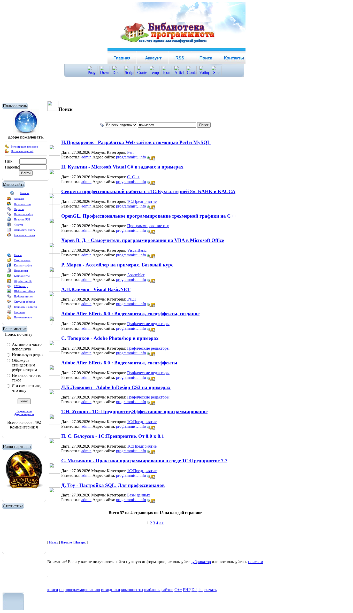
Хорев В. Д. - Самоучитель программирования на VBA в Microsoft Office (142, 240)
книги (52, 589)
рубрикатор (200, 562)
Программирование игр (148, 226)
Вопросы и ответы (25, 306)
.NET (131, 299)
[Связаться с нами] (9, 235)
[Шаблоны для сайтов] (9, 292)
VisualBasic (137, 250)
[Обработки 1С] (9, 281)
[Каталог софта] (9, 266)
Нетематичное (23, 317)
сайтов (167, 589)
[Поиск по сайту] (9, 215)
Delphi (197, 589)
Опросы (19, 209)
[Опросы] (9, 210)
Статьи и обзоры (24, 301)
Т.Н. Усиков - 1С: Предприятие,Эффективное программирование (134, 411)
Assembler (135, 275)
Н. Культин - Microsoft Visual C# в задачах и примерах (122, 167)
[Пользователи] (9, 204)
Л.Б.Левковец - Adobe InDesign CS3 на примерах (116, 387)
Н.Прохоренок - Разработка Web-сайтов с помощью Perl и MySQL (136, 142)
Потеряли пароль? (22, 151)
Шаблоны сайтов (24, 291)
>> (161, 523)
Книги (18, 255)
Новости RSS (22, 219)
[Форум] (9, 225)
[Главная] (12, 194)
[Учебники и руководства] (9, 261)
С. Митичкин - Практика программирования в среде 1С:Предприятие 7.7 (144, 460)
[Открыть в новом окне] (153, 157)
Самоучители (22, 260)
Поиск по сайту (23, 214)
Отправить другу (24, 229)
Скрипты (19, 311)
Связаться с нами (24, 234)
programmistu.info (131, 157)
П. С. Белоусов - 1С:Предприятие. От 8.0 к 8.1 (112, 436)
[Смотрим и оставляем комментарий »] (149, 158)
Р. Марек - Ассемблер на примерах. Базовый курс (117, 264)
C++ (178, 589)
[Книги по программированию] (9, 256)
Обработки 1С (23, 280)
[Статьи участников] (9, 318)
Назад (53, 542)
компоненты (132, 589)
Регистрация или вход (24, 146)
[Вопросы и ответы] (9, 307)
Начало (66, 542)
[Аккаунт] (9, 199)
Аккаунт (19, 198)
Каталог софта (23, 265)
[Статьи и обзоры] (9, 302)
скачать (210, 589)
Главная (24, 193)
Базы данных (138, 495)
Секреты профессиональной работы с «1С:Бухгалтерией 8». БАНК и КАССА (148, 191)
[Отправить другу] (9, 230)
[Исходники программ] (9, 271)
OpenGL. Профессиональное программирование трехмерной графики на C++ (148, 216)
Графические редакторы (148, 323)
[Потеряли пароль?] (7, 152)
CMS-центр (21, 286)
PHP (186, 589)
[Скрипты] (9, 313)
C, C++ (133, 177)
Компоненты (21, 275)
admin (86, 157)
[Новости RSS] (9, 220)
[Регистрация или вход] (7, 147)
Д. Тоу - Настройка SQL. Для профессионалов (113, 485)
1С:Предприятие (142, 201)
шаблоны (152, 589)
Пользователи (22, 203)
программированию (82, 589)
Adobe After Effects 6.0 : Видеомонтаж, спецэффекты (119, 362)
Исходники (21, 270)
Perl (130, 152)
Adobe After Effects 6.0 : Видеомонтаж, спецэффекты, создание (130, 313)
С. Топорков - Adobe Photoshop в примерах (110, 338)
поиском (255, 562)
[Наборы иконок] (9, 297)
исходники (110, 589)
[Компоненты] (9, 276)
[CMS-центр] (9, 287)
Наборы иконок (23, 296)
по (61, 589)
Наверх (80, 542)
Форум (18, 224)
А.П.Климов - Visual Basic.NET (96, 289)
